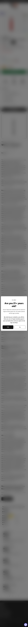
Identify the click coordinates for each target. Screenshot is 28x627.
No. (20, 327)
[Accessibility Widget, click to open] (25, 624)
